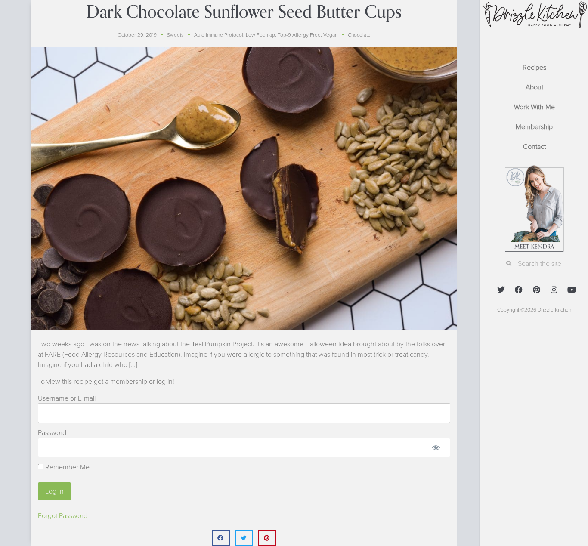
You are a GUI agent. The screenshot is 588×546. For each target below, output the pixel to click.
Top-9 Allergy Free (299, 35)
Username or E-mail (67, 398)
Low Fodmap (260, 35)
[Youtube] (571, 289)
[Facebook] (518, 289)
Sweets (175, 35)
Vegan (330, 35)
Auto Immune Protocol (218, 35)
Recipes (534, 67)
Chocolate (359, 35)
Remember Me (66, 467)
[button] (221, 538)
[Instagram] (554, 289)
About (534, 87)
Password (52, 433)
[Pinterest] (536, 289)
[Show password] (436, 447)
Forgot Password (62, 516)
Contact (534, 146)
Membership (534, 127)
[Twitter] (501, 289)
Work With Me (534, 107)
